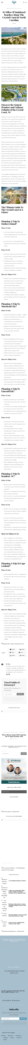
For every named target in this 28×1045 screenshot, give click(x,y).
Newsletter (10, 1035)
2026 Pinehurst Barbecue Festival (17, 880)
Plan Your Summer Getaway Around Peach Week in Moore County (17, 915)
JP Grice (14, 23)
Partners (3, 1035)
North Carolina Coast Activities (14, 8)
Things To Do (22, 732)
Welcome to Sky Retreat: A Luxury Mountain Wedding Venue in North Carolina (17, 905)
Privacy (5, 1039)
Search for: (4, 751)
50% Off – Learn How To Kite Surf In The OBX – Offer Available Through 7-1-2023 (13, 991)
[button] (26, 2)
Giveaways (6, 1037)
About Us (12, 1037)
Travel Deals (18, 1035)
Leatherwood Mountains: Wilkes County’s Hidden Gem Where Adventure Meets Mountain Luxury (17, 892)
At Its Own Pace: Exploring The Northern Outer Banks (16, 923)
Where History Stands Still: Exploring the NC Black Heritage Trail (14, 735)
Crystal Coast (14, 119)
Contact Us (19, 1037)
